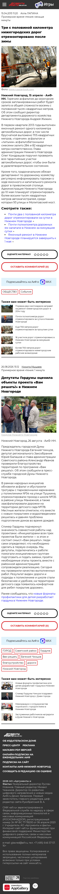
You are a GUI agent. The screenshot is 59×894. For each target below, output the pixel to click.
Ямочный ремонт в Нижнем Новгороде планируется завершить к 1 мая (30, 238)
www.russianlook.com (21, 89)
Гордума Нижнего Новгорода (19, 434)
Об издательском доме (19, 740)
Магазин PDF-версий (17, 749)
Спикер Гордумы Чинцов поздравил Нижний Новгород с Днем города (33, 694)
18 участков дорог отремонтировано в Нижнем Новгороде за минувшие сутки (35, 340)
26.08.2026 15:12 (10, 366)
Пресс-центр (11, 745)
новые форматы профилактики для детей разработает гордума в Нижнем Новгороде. (28, 597)
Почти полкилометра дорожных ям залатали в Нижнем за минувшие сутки (30, 228)
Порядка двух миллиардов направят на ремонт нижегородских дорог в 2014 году (34, 308)
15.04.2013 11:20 (9, 13)
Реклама (29, 745)
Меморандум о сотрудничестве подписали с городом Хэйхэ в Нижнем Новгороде (31, 706)
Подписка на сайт (16, 762)
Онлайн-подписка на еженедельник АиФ (18, 756)
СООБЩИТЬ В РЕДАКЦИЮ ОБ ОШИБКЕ (27, 771)
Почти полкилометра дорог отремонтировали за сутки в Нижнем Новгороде (34, 319)
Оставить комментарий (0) (29, 266)
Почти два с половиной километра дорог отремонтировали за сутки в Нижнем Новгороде (30, 218)
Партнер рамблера (31, 878)
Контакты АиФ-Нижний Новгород (27, 766)
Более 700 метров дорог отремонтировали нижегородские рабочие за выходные (33, 350)
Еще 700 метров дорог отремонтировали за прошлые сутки (34, 328)
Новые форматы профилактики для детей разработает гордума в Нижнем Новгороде (34, 686)
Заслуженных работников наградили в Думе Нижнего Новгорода (34, 715)
